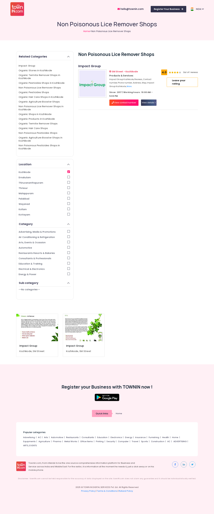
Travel (135, 441)
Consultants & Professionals (35, 258)
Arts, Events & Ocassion (32, 242)
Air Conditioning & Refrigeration (37, 237)
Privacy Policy (88, 490)
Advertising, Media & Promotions (37, 231)
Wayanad (24, 204)
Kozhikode (24, 172)
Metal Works (70, 441)
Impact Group (27, 65)
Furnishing (154, 437)
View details (148, 102)
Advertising (29, 437)
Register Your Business (167, 9)
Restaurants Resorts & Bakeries (37, 253)
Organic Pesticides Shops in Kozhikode (42, 83)
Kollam (23, 209)
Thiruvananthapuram (31, 182)
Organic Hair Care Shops (33, 128)
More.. (129, 86)
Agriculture (44, 441)
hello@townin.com (132, 9)
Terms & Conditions (107, 490)
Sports (144, 441)
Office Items (86, 441)
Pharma (57, 441)
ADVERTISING (180, 441)
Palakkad (24, 198)
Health (165, 437)
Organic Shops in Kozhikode (35, 114)
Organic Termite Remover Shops (38, 123)
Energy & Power (27, 274)
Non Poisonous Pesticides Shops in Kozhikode (39, 147)
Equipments (29, 441)
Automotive (25, 247)
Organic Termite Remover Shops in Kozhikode (39, 76)
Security (111, 441)
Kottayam (24, 214)
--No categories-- (29, 289)
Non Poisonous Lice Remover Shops (40, 87)
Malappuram (26, 193)
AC (39, 437)
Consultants (88, 437)
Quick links (102, 413)
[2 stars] (180, 72)
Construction (157, 441)
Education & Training (30, 263)
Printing (100, 441)
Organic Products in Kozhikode (37, 118)
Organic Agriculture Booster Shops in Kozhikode (40, 139)
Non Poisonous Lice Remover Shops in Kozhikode (41, 108)
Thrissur (23, 188)
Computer (123, 441)
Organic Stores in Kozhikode (35, 70)
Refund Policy (126, 490)
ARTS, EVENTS (30, 445)
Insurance (140, 437)
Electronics (116, 437)
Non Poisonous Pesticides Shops (38, 133)
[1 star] (177, 72)
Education (102, 437)
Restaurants (72, 437)
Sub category (28, 283)
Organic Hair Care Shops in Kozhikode (41, 97)
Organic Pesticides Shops (34, 92)
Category (26, 224)
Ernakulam (25, 177)
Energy (128, 437)
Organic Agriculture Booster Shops (39, 101)
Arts (46, 437)
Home (86, 31)
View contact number (125, 102)
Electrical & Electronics (32, 269)
